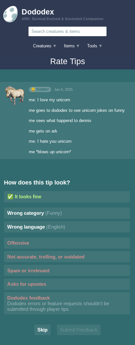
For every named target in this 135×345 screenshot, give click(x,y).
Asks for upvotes (26, 284)
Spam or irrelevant (28, 270)
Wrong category (34, 213)
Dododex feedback (58, 303)
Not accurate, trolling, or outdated (46, 256)
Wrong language (36, 227)
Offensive (18, 243)
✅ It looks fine (24, 196)
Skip (42, 330)
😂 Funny (40, 89)
